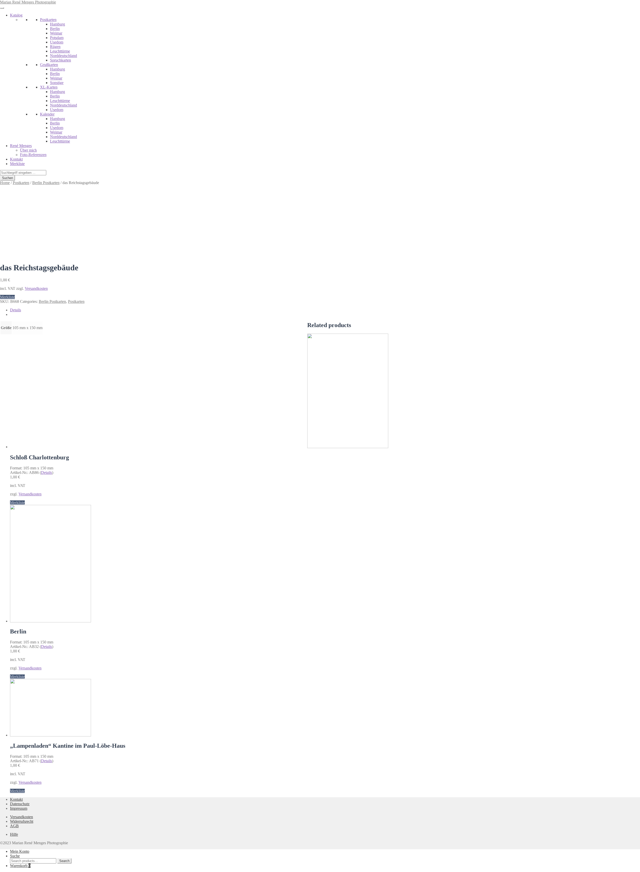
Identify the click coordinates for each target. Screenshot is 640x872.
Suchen (7, 178)
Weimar (56, 33)
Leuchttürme (60, 51)
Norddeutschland (63, 56)
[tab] (325, 310)
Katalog (16, 15)
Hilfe (14, 834)
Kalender (47, 114)
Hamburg (57, 24)
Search (64, 861)
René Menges (21, 146)
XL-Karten (49, 87)
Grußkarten (49, 65)
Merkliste (17, 164)
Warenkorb (20, 865)
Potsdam (57, 38)
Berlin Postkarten (46, 183)
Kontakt (16, 159)
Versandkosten (36, 288)
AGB (14, 826)
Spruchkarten (60, 60)
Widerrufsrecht (21, 821)
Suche (15, 856)
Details (15, 310)
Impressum (18, 808)
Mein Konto (19, 851)
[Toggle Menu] (2, 8)
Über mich (28, 150)
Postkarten (48, 20)
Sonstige (57, 83)
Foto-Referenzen (33, 155)
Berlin (55, 29)
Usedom (56, 42)
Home (5, 183)
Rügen (55, 47)
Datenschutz (20, 804)
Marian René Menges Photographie (28, 2)
